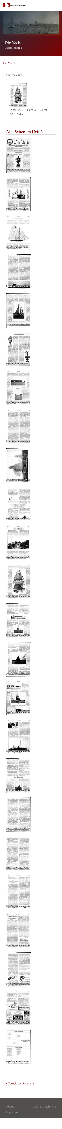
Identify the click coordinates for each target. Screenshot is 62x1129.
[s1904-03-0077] (18, 931)
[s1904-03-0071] (18, 698)
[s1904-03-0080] (18, 1047)
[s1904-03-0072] (18, 737)
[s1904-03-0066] (18, 504)
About (10, 1106)
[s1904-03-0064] (18, 427)
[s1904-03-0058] (18, 194)
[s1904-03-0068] (18, 582)
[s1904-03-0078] (18, 969)
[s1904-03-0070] (18, 659)
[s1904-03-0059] (18, 233)
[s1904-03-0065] (18, 465)
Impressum (13, 1112)
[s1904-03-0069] (18, 620)
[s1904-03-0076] (18, 892)
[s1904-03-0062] (18, 349)
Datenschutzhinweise (46, 1106)
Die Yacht (9, 63)
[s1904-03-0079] (18, 1008)
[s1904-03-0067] (18, 543)
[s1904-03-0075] (18, 853)
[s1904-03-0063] (18, 388)
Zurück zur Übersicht (21, 1083)
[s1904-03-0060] (18, 271)
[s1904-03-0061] (18, 310)
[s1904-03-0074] (18, 814)
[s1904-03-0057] (19, 155)
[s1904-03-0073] (18, 775)
